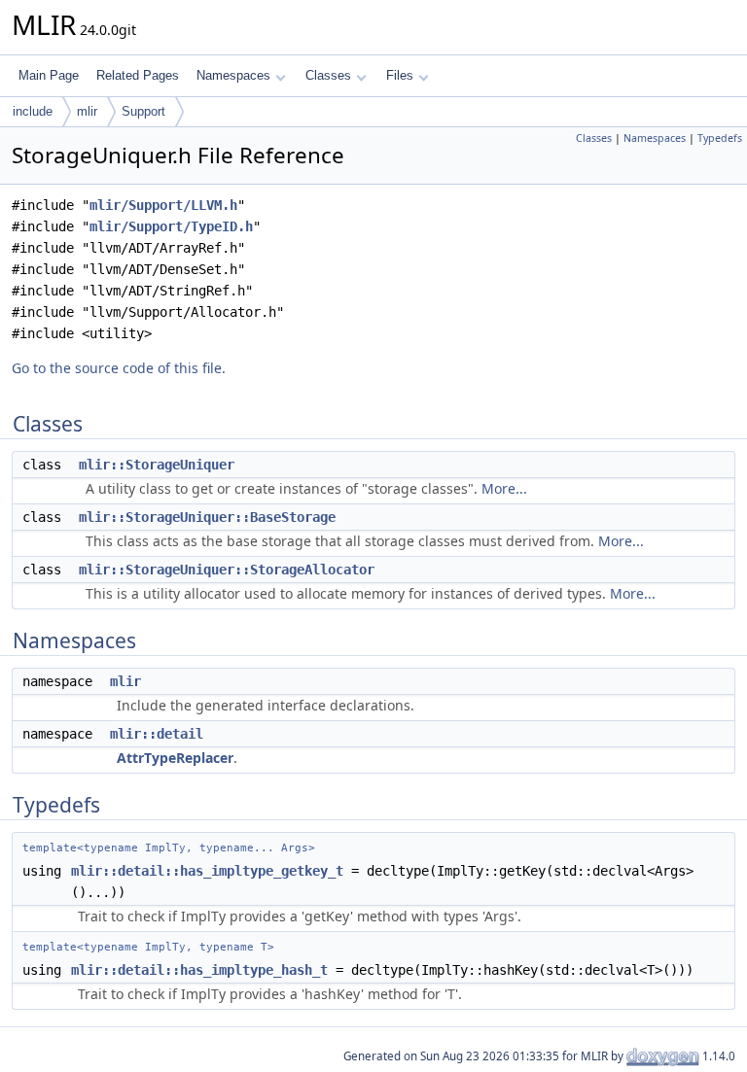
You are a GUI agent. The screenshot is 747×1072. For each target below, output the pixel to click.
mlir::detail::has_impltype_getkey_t (207, 871)
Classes (328, 75)
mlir (87, 111)
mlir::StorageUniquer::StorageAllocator (226, 569)
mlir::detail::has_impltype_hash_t (199, 970)
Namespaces (233, 75)
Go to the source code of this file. (119, 368)
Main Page (48, 75)
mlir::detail (156, 734)
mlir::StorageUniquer (156, 464)
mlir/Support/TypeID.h (171, 226)
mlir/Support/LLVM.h (163, 205)
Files (399, 75)
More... (504, 488)
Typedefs (719, 138)
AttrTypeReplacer (175, 757)
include (33, 111)
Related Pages (137, 75)
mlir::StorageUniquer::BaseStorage (207, 517)
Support (143, 111)
